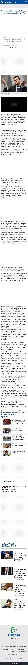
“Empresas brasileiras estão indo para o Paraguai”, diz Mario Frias (20, 557)
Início (2, 6)
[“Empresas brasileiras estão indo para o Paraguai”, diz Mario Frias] (7, 555)
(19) (22, 646)
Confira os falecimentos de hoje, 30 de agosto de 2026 (19, 444)
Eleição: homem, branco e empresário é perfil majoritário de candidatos (20, 589)
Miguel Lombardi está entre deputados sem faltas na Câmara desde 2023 (20, 573)
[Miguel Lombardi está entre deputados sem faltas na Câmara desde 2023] (7, 571)
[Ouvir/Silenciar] (25, 663)
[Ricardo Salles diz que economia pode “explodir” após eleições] (7, 603)
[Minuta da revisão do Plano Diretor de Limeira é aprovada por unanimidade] (7, 430)
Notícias (6, 6)
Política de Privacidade (14, 654)
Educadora (16, 663)
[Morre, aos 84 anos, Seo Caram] (7, 453)
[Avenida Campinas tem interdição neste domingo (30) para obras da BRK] (7, 438)
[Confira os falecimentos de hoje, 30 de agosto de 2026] (7, 445)
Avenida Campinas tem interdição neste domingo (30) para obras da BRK (19, 438)
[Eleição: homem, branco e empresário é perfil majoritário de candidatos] (7, 587)
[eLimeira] (14, 631)
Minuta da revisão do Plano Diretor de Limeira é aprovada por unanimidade (19, 430)
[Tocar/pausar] (23, 663)
